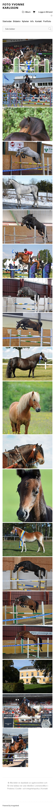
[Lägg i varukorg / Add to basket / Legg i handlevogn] (45, 69)
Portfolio (47, 21)
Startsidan (7, 21)
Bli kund (49, 12)
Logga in (42, 12)
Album (28, 12)
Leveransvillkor (41, 786)
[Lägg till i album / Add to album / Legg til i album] (49, 69)
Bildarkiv (17, 21)
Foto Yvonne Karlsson (13, 6)
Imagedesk (15, 806)
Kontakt (38, 21)
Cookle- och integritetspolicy (27, 788)
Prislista (10, 788)
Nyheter (25, 21)
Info (32, 21)
